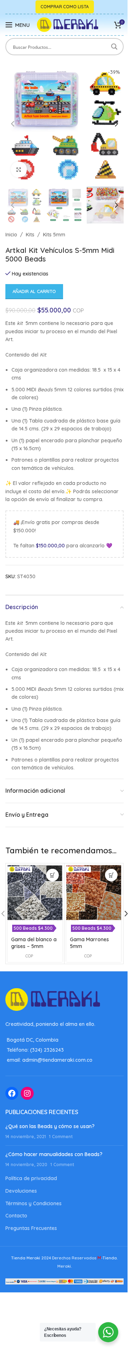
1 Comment (61, 1136)
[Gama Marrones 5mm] (93, 892)
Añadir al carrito (34, 291)
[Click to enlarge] (19, 169)
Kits (30, 234)
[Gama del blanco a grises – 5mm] (35, 892)
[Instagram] (27, 1093)
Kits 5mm (54, 234)
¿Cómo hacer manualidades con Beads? (53, 1154)
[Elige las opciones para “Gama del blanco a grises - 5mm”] (52, 875)
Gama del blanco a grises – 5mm (34, 943)
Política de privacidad (31, 1178)
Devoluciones (21, 1191)
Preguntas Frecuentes (31, 1228)
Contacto (16, 1215)
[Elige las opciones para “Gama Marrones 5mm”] (111, 875)
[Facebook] (11, 1093)
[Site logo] (67, 24)
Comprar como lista (64, 6)
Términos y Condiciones (33, 1203)
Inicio (11, 234)
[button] (12, 124)
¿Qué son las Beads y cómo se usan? (50, 1126)
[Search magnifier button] (115, 47)
